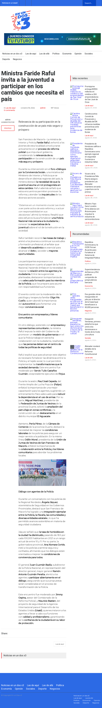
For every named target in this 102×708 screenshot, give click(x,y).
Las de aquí (30, 53)
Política (55, 53)
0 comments (9, 110)
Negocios (17, 59)
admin (43, 108)
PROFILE (7, 128)
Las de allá (44, 53)
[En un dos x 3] (20, 28)
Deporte (6, 59)
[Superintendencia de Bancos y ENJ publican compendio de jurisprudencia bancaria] (77, 275)
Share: (4, 633)
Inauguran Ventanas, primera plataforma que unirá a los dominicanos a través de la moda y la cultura (92, 327)
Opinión (78, 53)
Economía (66, 53)
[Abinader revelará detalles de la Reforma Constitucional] (77, 351)
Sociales (89, 53)
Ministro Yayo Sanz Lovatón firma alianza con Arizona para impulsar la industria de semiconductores (92, 211)
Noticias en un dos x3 (12, 53)
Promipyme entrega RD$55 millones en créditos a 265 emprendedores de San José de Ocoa (91, 94)
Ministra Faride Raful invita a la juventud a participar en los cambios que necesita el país (32, 86)
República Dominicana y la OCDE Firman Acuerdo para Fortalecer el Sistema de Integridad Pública (92, 250)
